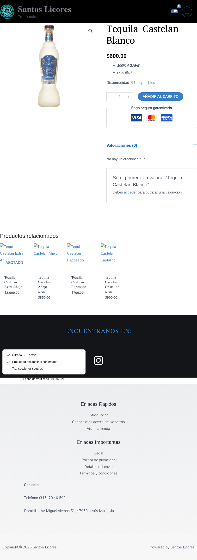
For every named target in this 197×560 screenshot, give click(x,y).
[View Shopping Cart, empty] (174, 11)
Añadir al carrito (161, 96)
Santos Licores (44, 9)
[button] (90, 31)
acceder (130, 192)
